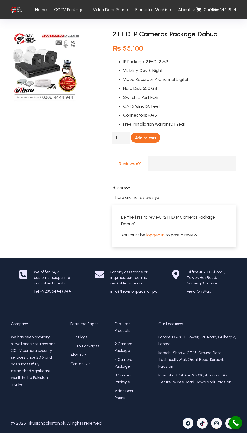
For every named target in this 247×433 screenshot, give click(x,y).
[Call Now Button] (235, 422)
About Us (78, 355)
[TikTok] (202, 423)
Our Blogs (78, 337)
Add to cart (145, 137)
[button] (90, 39)
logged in (155, 235)
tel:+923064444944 (52, 291)
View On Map (199, 291)
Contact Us (80, 364)
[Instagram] (216, 423)
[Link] (16, 10)
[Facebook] (188, 423)
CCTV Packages (84, 346)
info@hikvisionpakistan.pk (133, 291)
